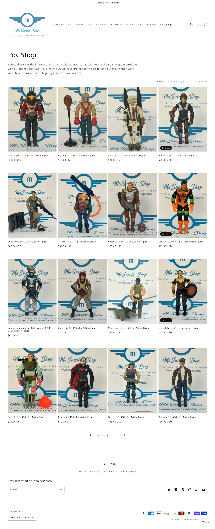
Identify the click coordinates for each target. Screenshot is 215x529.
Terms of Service (127, 471)
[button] (191, 24)
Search (82, 471)
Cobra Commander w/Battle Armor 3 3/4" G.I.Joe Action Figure (29, 329)
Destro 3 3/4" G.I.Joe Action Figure (76, 417)
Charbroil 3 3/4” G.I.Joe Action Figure (127, 241)
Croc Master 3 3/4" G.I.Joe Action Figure (129, 328)
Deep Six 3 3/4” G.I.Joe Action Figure (27, 417)
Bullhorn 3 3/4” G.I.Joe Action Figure (27, 241)
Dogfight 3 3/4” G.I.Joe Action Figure (177, 417)
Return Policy (110, 471)
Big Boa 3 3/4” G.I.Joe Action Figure (76, 155)
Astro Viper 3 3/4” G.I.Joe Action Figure (28, 155)
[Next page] (124, 434)
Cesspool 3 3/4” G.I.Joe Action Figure (77, 241)
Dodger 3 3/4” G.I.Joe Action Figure (126, 417)
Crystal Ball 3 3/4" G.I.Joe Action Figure (178, 328)
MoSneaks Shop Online (183, 519)
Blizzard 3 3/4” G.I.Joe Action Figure (126, 155)
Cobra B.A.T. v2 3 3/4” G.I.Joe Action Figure (180, 241)
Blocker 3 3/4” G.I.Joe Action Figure (176, 155)
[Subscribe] (61, 489)
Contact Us (94, 471)
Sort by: (160, 81)
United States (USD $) (20, 517)
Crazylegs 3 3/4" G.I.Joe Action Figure (77, 328)
